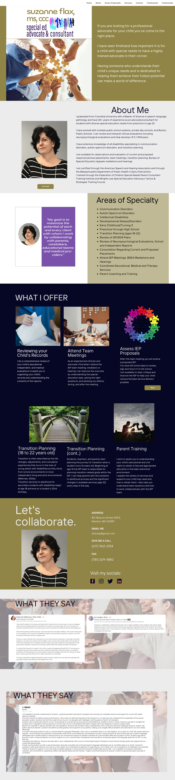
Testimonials (152, 3)
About (98, 3)
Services (128, 3)
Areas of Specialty (113, 3)
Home (89, 3)
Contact (139, 3)
